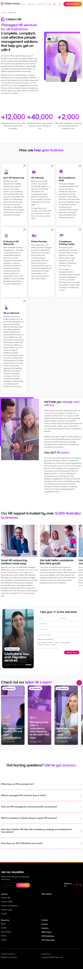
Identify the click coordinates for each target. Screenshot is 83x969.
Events (3, 936)
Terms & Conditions (8, 954)
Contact (39, 4)
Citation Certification (9, 905)
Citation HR (5, 898)
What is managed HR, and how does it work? (23, 795)
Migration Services (44, 644)
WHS (57, 642)
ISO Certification (65, 642)
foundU (4, 913)
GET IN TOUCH (73, 4)
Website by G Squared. (9, 957)
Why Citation (47, 894)
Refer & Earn (47, 932)
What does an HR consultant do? (17, 784)
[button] (5, 541)
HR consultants (60, 473)
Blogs (3, 924)
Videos (3, 940)
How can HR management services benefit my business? (29, 806)
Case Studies (6, 932)
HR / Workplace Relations (46, 642)
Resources (31, 4)
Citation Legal (6, 909)
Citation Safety (7, 902)
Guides (4, 928)
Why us (22, 4)
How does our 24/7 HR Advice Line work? (21, 843)
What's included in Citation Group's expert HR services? (29, 818)
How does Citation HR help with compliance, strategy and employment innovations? (36, 830)
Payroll (53, 644)
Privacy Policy (55, 648)
